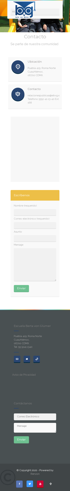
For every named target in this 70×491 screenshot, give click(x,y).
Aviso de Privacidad (24, 374)
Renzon (35, 473)
